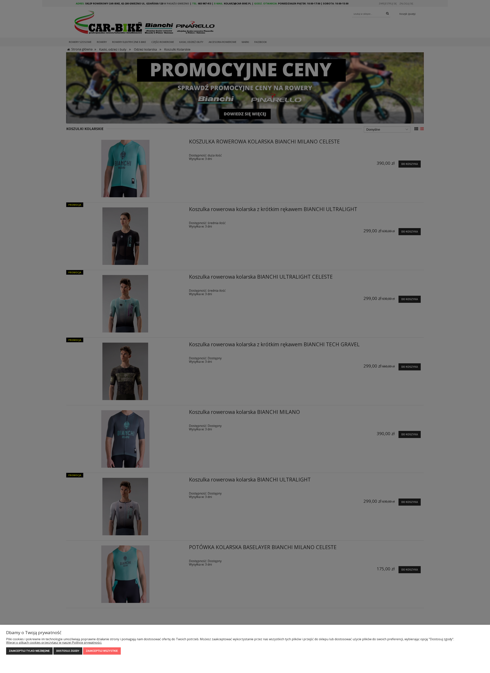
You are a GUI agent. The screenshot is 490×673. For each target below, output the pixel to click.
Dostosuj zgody (67, 650)
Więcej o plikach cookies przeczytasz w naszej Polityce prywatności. (54, 642)
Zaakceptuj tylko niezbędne (29, 650)
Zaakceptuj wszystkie (102, 650)
